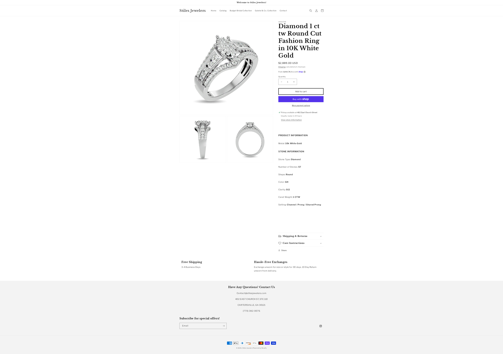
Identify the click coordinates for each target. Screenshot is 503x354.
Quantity (282, 77)
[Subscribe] (223, 326)
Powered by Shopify (260, 348)
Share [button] (284, 250)
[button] (311, 11)
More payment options (301, 105)
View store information (291, 120)
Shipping (282, 67)
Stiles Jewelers (247, 348)
